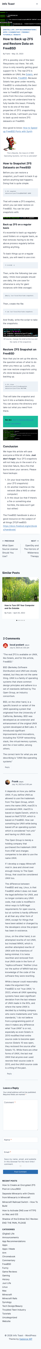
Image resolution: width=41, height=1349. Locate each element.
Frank (7, 54)
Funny (5, 1268)
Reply (7, 767)
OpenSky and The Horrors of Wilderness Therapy (31, 548)
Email (7, 1152)
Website (17, 35)
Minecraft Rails (9, 1298)
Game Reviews (9, 1271)
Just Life (6, 1283)
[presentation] (20, 589)
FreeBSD (25, 32)
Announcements (10, 1237)
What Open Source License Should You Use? (10, 548)
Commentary (14, 32)
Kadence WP (25, 1339)
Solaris (29, 74)
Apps (5, 32)
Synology (7, 1302)
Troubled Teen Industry (14, 1310)
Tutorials (7, 35)
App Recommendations (26, 30)
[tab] (16, 620)
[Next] (35, 598)
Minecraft (7, 1294)
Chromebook (8, 1256)
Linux (5, 1287)
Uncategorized (9, 1317)
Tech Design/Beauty (12, 1306)
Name (8, 1140)
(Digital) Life (8, 30)
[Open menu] (37, 3)
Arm (4, 1252)
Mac (4, 1290)
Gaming (6, 1275)
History (6, 1279)
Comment (10, 1102)
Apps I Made (8, 1249)
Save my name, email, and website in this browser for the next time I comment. (20, 1161)
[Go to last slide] (5, 598)
